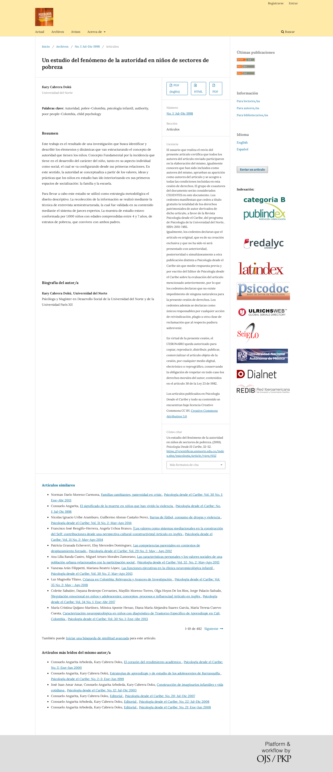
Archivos (57, 32)
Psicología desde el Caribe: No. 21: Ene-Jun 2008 (175, 707)
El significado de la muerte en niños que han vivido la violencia (127, 506)
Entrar (293, 3)
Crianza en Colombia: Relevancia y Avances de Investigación (128, 579)
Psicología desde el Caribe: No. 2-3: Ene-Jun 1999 (87, 679)
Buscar (289, 32)
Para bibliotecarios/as (252, 115)
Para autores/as (248, 108)
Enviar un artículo (252, 169)
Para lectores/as (248, 101)
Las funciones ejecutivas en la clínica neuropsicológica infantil (167, 568)
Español (242, 149)
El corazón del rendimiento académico (153, 662)
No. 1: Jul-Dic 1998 (87, 46)
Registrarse (276, 3)
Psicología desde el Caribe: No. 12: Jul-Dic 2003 (102, 690)
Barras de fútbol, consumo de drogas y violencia (185, 517)
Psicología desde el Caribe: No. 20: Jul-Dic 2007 (160, 696)
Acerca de (95, 32)
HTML (198, 92)
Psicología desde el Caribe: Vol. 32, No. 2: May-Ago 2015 (178, 562)
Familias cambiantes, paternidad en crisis (131, 495)
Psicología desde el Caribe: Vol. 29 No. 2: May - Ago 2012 (130, 551)
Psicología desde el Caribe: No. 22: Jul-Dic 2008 (174, 702)
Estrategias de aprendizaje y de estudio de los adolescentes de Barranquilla (165, 673)
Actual (39, 32)
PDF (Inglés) (175, 88)
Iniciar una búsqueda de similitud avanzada (97, 638)
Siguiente (211, 629)
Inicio (46, 46)
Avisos (75, 32)
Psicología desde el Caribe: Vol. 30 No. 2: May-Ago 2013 (92, 574)
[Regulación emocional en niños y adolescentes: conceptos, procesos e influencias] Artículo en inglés (126, 596)
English (242, 142)
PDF (215, 92)
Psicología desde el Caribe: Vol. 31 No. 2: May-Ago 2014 (91, 523)
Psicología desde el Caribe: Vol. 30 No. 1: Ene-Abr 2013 (108, 619)
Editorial (116, 696)
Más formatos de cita (184, 465)
